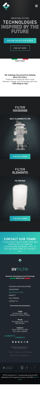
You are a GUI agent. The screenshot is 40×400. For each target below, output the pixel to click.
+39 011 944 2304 (22, 330)
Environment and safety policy (20, 305)
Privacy (10, 352)
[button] (36, 6)
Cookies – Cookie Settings (23, 352)
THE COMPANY (14, 298)
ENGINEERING (14, 289)
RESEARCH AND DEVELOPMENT (20, 286)
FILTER (20, 108)
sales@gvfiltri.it (9, 336)
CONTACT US (13, 301)
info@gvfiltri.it (20, 337)
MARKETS (12, 295)
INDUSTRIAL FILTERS (16, 292)
